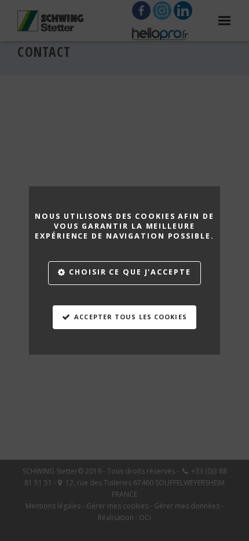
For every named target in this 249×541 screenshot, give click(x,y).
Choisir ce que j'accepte (130, 272)
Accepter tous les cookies (130, 316)
